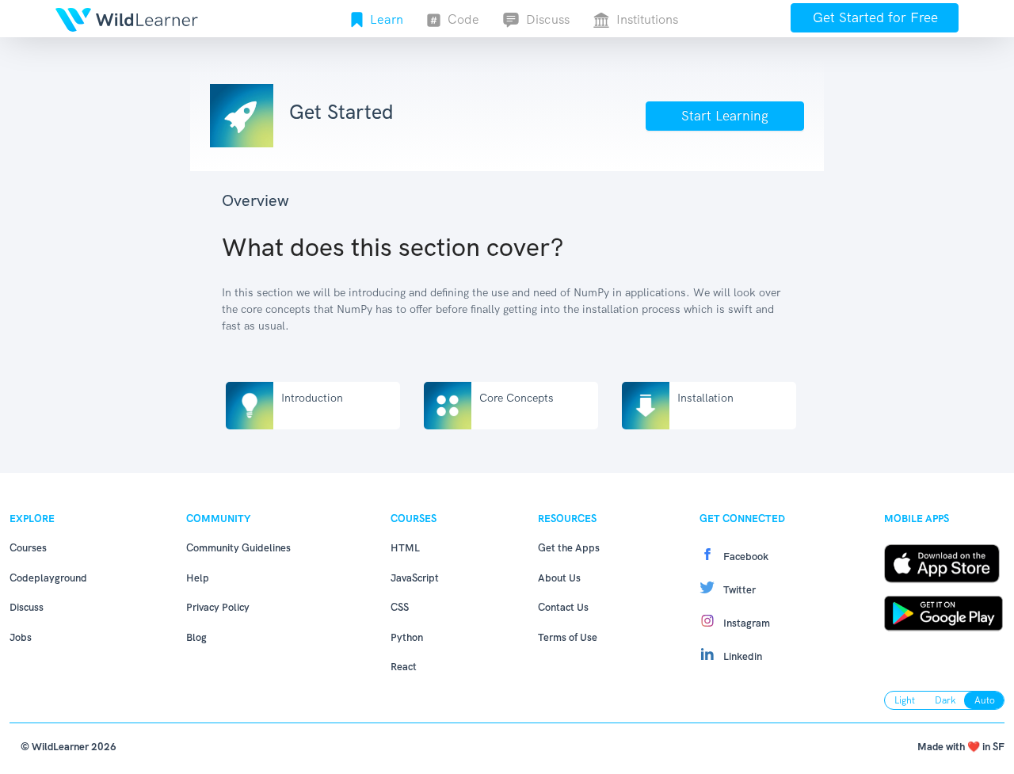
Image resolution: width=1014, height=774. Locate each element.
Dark (945, 700)
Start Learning (724, 115)
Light (904, 700)
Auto (984, 700)
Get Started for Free (875, 17)
